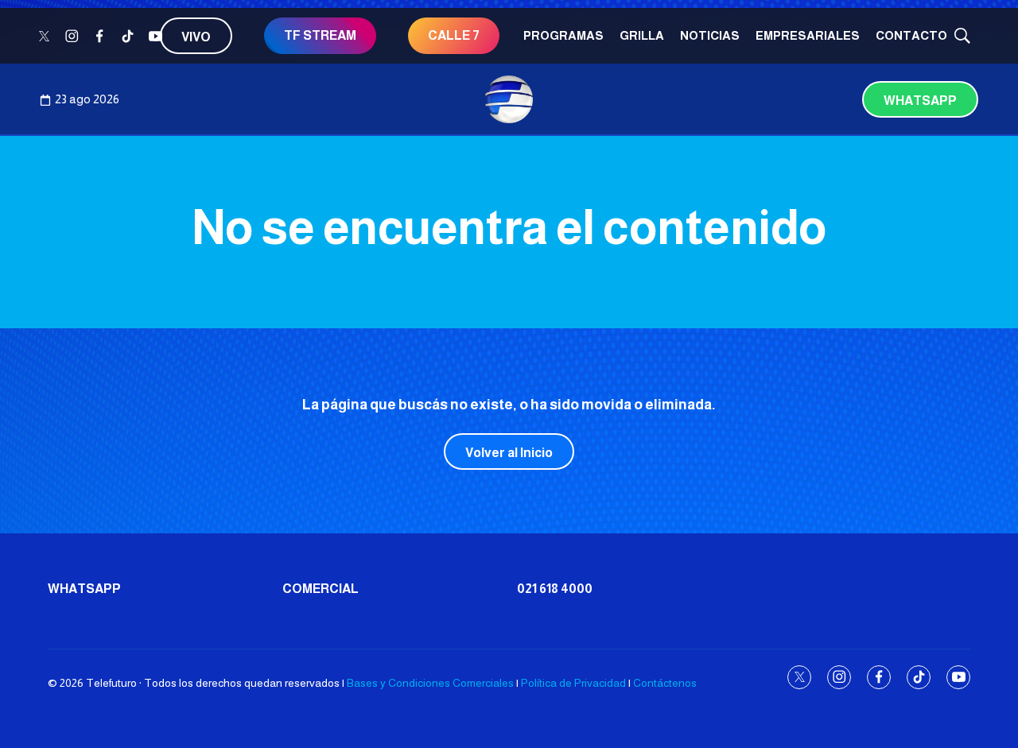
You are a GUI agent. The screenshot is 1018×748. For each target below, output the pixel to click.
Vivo (196, 37)
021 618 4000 (555, 588)
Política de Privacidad (573, 682)
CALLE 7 (454, 35)
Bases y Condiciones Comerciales (430, 682)
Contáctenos (665, 682)
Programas (563, 35)
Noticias (710, 35)
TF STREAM (320, 35)
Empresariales (808, 35)
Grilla (642, 35)
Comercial (320, 588)
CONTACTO (911, 35)
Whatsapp (920, 100)
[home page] (509, 99)
